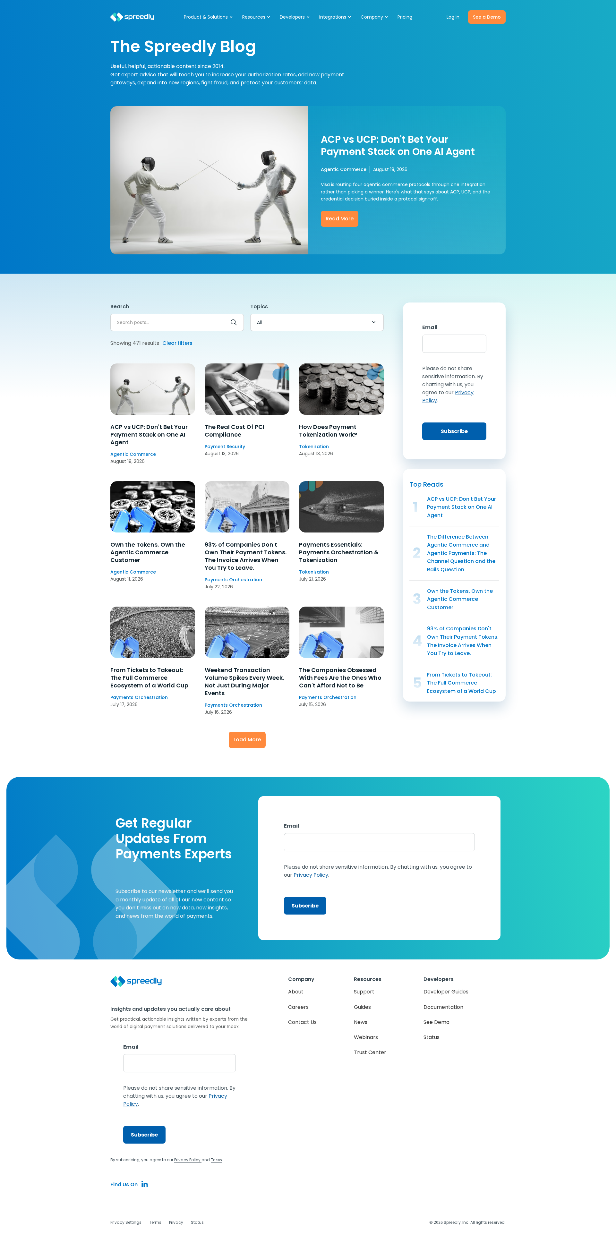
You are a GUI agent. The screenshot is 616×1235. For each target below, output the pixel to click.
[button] (208, 17)
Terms (155, 1222)
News (360, 1022)
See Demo (436, 1022)
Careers (298, 1007)
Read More (340, 218)
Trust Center (370, 1052)
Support (364, 991)
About (296, 991)
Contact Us (302, 1022)
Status (432, 1037)
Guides (362, 1007)
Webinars (366, 1037)
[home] (132, 17)
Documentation (443, 1007)
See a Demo (487, 17)
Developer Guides (446, 991)
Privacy (176, 1222)
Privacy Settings (125, 1222)
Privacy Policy (187, 1160)
